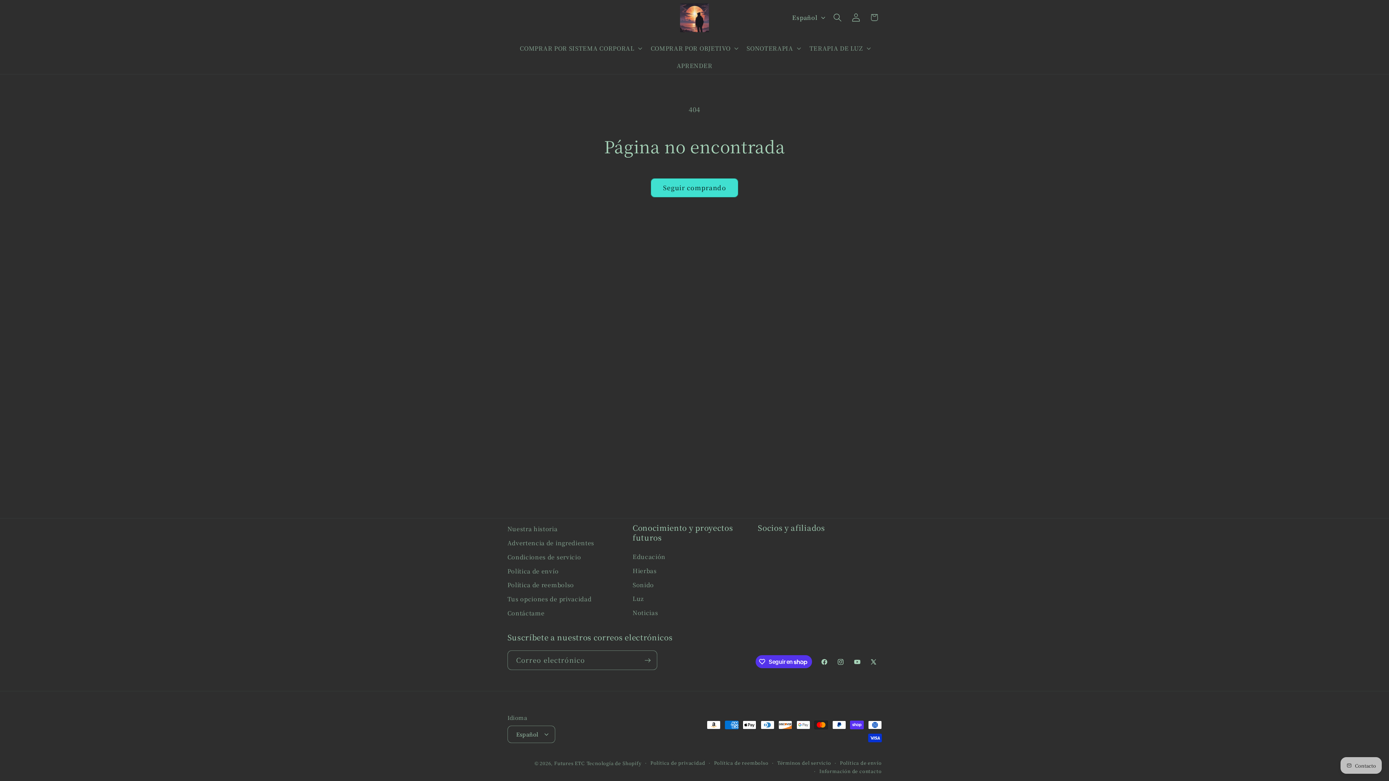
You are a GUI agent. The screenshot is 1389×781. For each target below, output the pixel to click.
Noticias (645, 612)
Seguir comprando (694, 187)
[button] (580, 48)
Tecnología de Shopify (614, 763)
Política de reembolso (540, 584)
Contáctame (526, 613)
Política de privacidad (677, 762)
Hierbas (645, 570)
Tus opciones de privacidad (549, 598)
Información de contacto (850, 771)
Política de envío (533, 571)
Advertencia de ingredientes (551, 542)
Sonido (643, 584)
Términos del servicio (804, 762)
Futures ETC (569, 763)
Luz (638, 598)
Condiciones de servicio (544, 556)
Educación (649, 556)
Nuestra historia (532, 528)
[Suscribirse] (647, 660)
